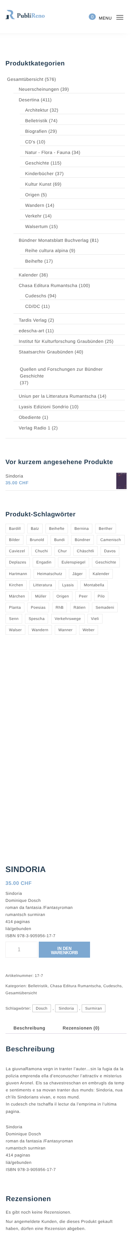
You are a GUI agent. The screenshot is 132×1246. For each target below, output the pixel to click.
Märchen (17, 596)
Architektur (36, 110)
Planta (15, 607)
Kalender (28, 274)
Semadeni (104, 607)
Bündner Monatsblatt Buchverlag (53, 240)
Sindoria (66, 1008)
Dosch (42, 1008)
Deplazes (17, 562)
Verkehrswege (68, 618)
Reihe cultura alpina (46, 250)
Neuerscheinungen (39, 89)
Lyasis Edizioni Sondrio (44, 406)
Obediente (30, 417)
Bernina (81, 528)
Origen (32, 194)
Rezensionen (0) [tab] (81, 1027)
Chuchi (41, 551)
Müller (40, 596)
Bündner (82, 540)
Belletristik (36, 120)
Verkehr (33, 215)
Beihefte (34, 261)
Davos (110, 551)
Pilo (101, 596)
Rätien (80, 607)
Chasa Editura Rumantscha (48, 285)
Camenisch (110, 540)
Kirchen (16, 585)
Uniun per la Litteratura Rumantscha (57, 396)
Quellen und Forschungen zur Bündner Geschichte (61, 372)
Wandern (34, 205)
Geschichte (37, 162)
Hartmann (18, 574)
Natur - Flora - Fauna (47, 152)
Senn (14, 618)
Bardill (15, 528)
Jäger (77, 574)
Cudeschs (35, 295)
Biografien (36, 131)
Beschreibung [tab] (29, 1027)
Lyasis (68, 585)
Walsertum (36, 226)
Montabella (94, 585)
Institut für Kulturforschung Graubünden (61, 341)
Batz (35, 528)
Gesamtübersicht (25, 79)
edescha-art (31, 330)
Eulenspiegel (74, 562)
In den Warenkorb (64, 950)
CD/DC (32, 306)
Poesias (38, 607)
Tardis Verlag (32, 320)
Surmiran (93, 1008)
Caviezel (17, 551)
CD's (30, 141)
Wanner (65, 630)
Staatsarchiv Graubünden (46, 351)
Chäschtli (85, 551)
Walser (15, 630)
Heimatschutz (49, 574)
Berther (105, 528)
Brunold (37, 540)
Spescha (37, 618)
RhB (60, 607)
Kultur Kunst (38, 184)
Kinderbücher (39, 173)
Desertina (29, 99)
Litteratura (42, 585)
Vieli (95, 618)
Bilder (14, 540)
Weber (89, 630)
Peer (83, 596)
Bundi (59, 540)
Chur (62, 551)
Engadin (44, 562)
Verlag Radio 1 (34, 427)
